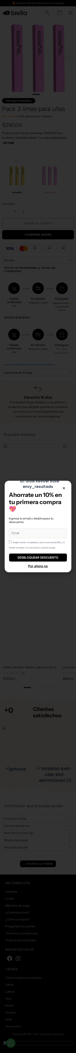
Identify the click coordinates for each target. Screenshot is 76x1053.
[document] (38, 526)
